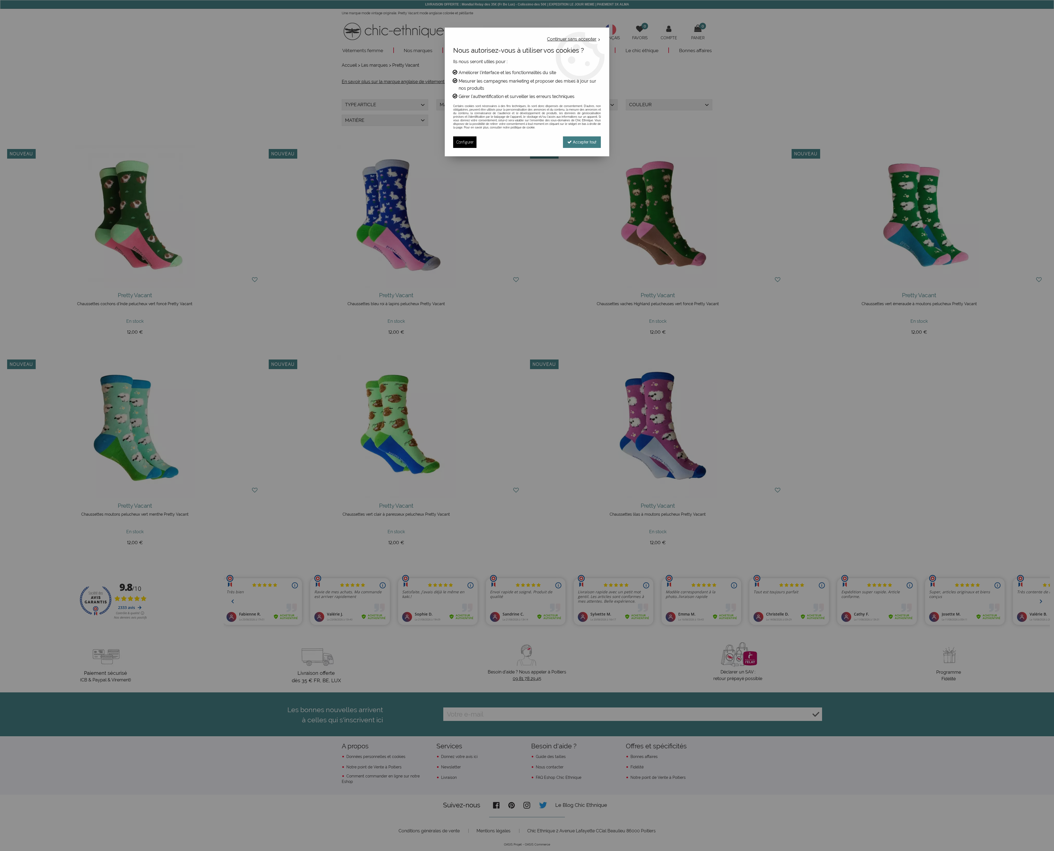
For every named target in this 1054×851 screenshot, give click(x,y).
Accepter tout (584, 142)
